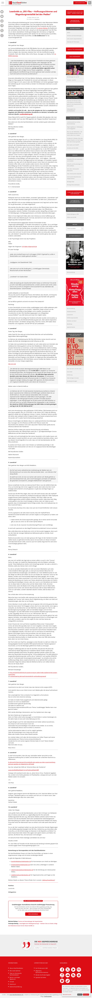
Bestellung (69, 324)
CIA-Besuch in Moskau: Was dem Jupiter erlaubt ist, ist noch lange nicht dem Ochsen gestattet (75, 140)
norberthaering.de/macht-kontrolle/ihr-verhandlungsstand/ (28, 676)
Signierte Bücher (71, 327)
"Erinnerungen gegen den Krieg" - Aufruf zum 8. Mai (75, 12)
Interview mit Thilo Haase (73, 42)
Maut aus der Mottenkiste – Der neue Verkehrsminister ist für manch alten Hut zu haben (74, 133)
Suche (89, 2)
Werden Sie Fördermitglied (43, 975)
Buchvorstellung (71, 272)
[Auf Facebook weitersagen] (2, 26)
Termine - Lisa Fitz (71, 80)
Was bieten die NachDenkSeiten (75, 21)
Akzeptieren (86, 994)
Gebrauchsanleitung (48, 880)
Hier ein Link (12, 364)
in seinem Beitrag (42, 28)
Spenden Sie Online (41, 977)
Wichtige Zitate (70, 181)
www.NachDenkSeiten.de (16, 994)
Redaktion (37, 19)
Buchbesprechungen (72, 381)
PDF (2, 21)
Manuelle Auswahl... (67, 994)
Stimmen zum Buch (71, 321)
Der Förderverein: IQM (42, 968)
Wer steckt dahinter (15, 971)
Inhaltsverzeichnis (71, 311)
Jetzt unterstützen (81, 2)
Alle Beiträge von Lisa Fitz (73, 77)
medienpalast (48, 996)
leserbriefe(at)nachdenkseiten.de (21, 861)
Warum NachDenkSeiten (16, 968)
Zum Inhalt (69, 371)
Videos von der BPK (71, 217)
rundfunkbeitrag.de (25, 114)
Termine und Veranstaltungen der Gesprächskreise (30, 921)
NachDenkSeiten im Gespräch (75, 87)
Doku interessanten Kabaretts (74, 173)
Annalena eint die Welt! (72, 148)
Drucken (2, 16)
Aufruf (68, 32)
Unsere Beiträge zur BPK (73, 214)
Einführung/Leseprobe (72, 317)
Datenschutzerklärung (16, 987)
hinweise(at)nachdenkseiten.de (20, 865)
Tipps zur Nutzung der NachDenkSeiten (16, 974)
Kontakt (12, 981)
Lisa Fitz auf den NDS (74, 63)
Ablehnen (80, 994)
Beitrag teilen (2, 11)
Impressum (13, 984)
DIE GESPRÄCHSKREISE (46, 941)
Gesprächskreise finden (49, 948)
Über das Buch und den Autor (74, 368)
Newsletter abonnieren (75, 49)
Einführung (69, 375)
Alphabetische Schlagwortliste (75, 201)
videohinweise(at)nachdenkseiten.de (22, 870)
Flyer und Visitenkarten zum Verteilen (74, 193)
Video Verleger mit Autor (73, 378)
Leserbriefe (11, 888)
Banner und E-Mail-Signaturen (15, 978)
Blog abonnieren (75, 56)
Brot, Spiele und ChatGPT (73, 145)
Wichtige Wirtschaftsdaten (73, 184)
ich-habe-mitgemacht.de (29, 246)
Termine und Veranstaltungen (74, 35)
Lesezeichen (70, 314)
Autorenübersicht (75, 236)
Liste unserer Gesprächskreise (74, 38)
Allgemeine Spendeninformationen (42, 971)
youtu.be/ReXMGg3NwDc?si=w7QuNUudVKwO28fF (23, 770)
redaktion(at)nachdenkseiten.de (20, 875)
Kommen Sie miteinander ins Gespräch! (45, 944)
